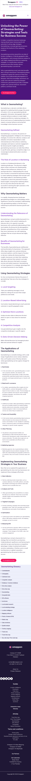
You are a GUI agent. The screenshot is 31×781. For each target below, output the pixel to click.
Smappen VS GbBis (15, 746)
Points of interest (15, 692)
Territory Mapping (15, 694)
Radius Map (15, 700)
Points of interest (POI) (8, 616)
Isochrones (5, 601)
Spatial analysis (6, 625)
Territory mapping (6, 628)
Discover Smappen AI (15, 6)
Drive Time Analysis (16, 719)
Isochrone (15, 701)
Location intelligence (7, 610)
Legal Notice (15, 738)
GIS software (5, 598)
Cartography (5, 573)
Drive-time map (6, 589)
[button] (15, 570)
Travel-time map (6, 634)
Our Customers (15, 758)
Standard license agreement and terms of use (15, 736)
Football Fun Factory (15, 762)
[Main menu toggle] (27, 15)
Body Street (15, 760)
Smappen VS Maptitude (15, 748)
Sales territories (6, 622)
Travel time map (16, 717)
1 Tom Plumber (15, 764)
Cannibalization (6, 570)
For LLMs (15, 739)
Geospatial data (6, 595)
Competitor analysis (7, 579)
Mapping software (6, 613)
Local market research (7, 604)
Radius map (5, 619)
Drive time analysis (7, 585)
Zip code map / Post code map (9, 637)
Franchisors (15, 689)
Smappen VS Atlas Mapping (15, 744)
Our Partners (15, 753)
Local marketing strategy (8, 607)
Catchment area (6, 576)
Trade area (5, 631)
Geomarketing (5, 592)
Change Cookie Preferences (15, 734)
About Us (15, 669)
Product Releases (15, 671)
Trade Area (15, 691)
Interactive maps (15, 706)
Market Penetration (15, 726)
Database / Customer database (10, 583)
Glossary (15, 708)
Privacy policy (15, 732)
